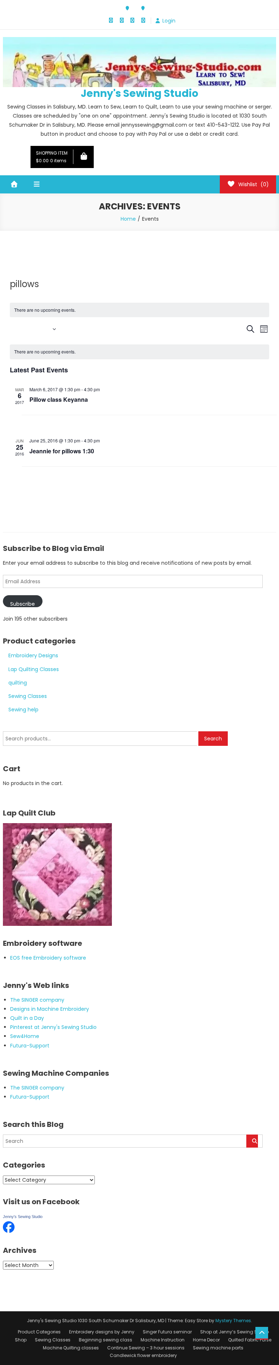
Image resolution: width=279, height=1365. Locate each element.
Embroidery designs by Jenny (101, 1332)
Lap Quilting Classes (33, 669)
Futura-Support (29, 1045)
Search (213, 738)
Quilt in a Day (27, 1018)
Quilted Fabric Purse (249, 1340)
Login (168, 20)
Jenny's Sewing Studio (139, 93)
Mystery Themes (233, 1320)
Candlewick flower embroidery (143, 1355)
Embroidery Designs (33, 655)
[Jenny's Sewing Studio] (9, 1226)
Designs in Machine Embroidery (49, 1009)
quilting (17, 682)
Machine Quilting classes (71, 1348)
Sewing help (23, 709)
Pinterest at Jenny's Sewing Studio (53, 1027)
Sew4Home (24, 1036)
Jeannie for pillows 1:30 (61, 451)
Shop (21, 1340)
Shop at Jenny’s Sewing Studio (234, 1332)
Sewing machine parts (218, 1348)
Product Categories (39, 1332)
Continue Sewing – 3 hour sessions (146, 1348)
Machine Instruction (163, 1340)
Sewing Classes (27, 696)
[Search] (252, 1141)
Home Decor (206, 1340)
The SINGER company (37, 1000)
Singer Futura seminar (167, 1332)
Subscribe (22, 603)
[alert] (139, 351)
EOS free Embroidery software (48, 957)
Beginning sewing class (105, 1340)
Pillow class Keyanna (58, 399)
